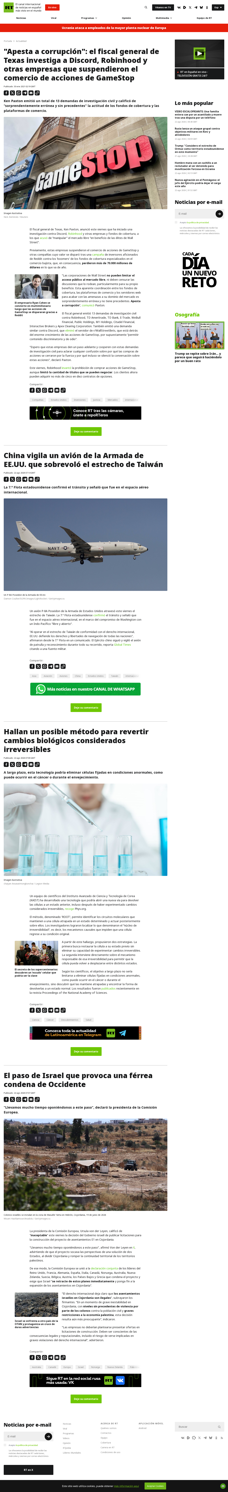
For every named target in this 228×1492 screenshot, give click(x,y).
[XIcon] (190, 7)
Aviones (63, 676)
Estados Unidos (59, 399)
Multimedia (162, 18)
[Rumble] (184, 7)
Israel (81, 1367)
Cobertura (106, 1442)
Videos (66, 1438)
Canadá (52, 1367)
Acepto (194, 222)
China (77, 676)
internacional (131, 399)
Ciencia (35, 1019)
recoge (69, 909)
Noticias (21, 18)
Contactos (106, 1433)
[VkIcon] (179, 7)
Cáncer (50, 1019)
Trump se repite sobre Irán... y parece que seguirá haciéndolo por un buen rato (198, 357)
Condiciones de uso (110, 1452)
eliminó (69, 330)
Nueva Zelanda (115, 1367)
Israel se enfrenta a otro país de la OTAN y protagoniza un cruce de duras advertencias (36, 1324)
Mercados (113, 399)
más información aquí (126, 1486)
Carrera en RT (108, 1447)
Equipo (104, 1437)
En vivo (52, 7)
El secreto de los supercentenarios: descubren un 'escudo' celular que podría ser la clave (36, 973)
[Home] (9, 7)
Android (142, 1428)
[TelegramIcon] (195, 7)
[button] (199, 53)
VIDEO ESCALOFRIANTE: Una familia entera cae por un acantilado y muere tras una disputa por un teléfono (198, 115)
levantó (66, 368)
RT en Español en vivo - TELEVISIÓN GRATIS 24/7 (192, 74)
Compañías (37, 399)
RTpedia (67, 1448)
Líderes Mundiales (72, 1452)
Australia (36, 1367)
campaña (98, 254)
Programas (87, 18)
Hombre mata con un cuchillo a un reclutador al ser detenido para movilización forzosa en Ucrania (196, 166)
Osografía (187, 315)
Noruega (95, 1367)
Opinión (126, 18)
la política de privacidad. (198, 222)
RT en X (28, 1470)
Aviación (48, 676)
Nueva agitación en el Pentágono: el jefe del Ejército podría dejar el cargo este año (198, 183)
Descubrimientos (69, 1019)
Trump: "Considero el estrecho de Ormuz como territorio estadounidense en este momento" (199, 149)
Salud (88, 1019)
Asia (34, 676)
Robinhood (75, 234)
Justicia (96, 399)
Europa (67, 1367)
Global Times (122, 645)
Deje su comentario (86, 431)
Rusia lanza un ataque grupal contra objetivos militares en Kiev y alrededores (197, 132)
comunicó (88, 305)
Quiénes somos (108, 1428)
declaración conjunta (104, 1268)
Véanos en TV (163, 7)
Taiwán (114, 676)
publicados (108, 988)
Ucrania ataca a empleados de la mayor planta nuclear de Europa (114, 28)
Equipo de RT (204, 18)
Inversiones (80, 399)
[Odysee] (193, 1437)
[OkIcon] (206, 7)
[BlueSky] (201, 7)
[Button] (146, 7)
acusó (44, 238)
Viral (53, 18)
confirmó (99, 615)
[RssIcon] (221, 1437)
